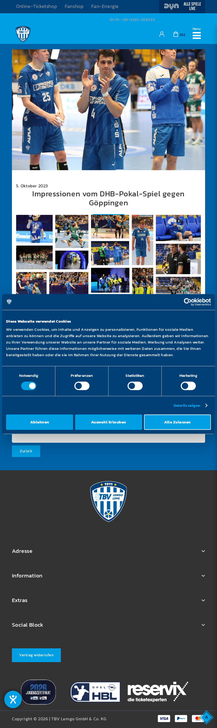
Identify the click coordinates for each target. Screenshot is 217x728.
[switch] (81, 386)
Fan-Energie (105, 6)
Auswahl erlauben (108, 422)
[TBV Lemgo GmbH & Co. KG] (23, 33)
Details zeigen (187, 405)
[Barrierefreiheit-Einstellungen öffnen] (13, 699)
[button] (34, 229)
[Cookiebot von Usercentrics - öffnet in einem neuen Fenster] (188, 302)
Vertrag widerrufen (36, 655)
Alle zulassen (177, 422)
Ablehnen (39, 422)
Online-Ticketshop (36, 6)
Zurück (26, 451)
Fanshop (74, 6)
